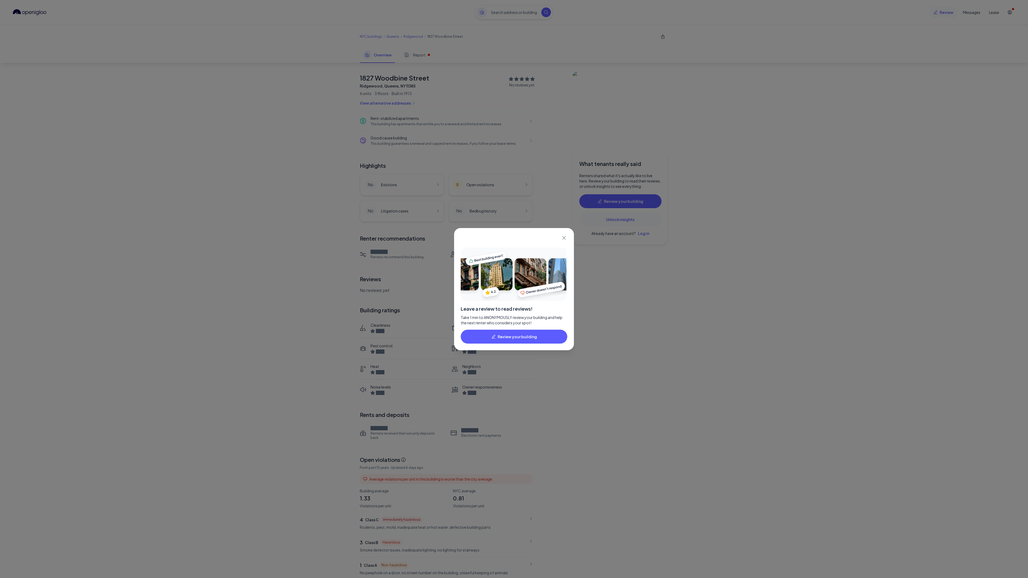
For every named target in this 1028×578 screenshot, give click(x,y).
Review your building (517, 336)
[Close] (564, 238)
